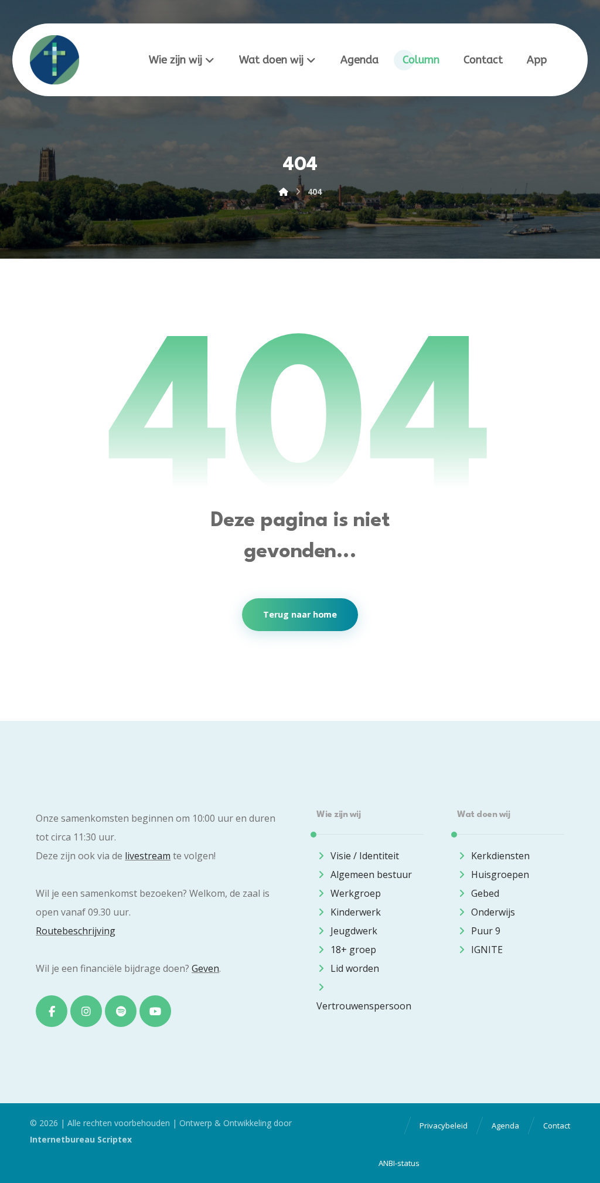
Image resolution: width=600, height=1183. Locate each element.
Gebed (485, 893)
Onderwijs (493, 912)
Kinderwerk (355, 912)
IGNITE (487, 949)
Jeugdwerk (353, 930)
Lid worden (354, 968)
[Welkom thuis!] (54, 59)
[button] (51, 1011)
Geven (205, 968)
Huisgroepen (500, 874)
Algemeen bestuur (371, 874)
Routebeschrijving (75, 930)
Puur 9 (485, 930)
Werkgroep (355, 893)
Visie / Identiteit (364, 855)
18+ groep (353, 949)
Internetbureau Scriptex (81, 1139)
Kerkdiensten (500, 855)
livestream (148, 855)
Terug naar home (300, 615)
